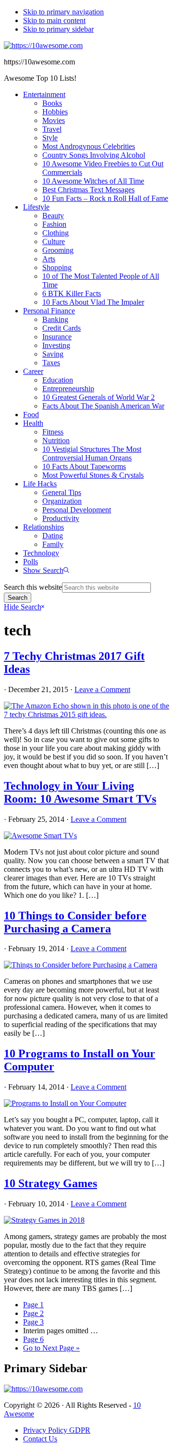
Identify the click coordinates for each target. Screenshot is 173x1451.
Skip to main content (54, 20)
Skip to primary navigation (63, 12)
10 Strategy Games (50, 1183)
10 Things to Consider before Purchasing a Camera (75, 922)
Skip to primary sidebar (58, 29)
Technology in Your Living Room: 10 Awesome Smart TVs (80, 792)
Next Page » (51, 1348)
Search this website (33, 587)
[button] (46, 570)
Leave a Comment (102, 689)
